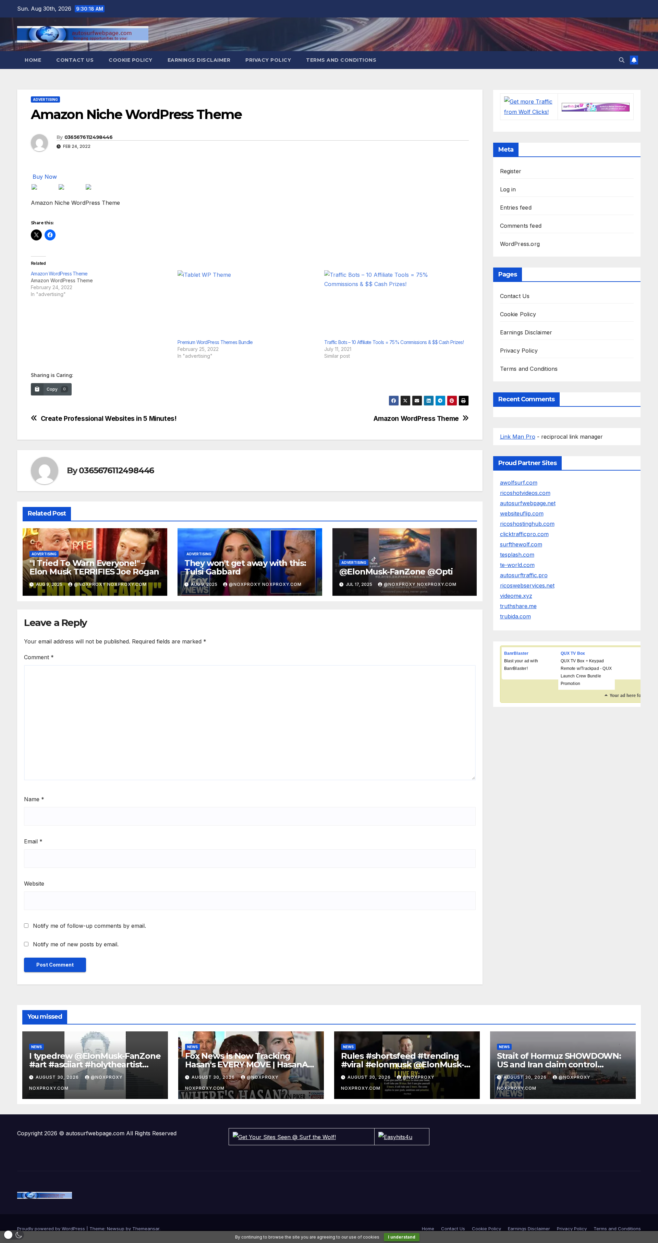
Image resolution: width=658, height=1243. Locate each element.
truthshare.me (518, 606)
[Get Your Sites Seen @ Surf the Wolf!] (284, 1136)
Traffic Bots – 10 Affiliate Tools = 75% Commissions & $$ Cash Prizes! (394, 342)
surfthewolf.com (521, 544)
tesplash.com (517, 554)
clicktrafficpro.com (524, 534)
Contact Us (75, 60)
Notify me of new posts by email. (76, 944)
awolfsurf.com (518, 482)
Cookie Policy (131, 60)
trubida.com (515, 616)
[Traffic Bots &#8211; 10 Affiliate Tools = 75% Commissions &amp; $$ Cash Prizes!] (394, 304)
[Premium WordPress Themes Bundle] (247, 304)
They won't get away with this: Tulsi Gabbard (245, 567)
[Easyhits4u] (395, 1136)
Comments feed (521, 225)
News (36, 1047)
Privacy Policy (268, 60)
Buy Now (45, 176)
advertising (45, 99)
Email (33, 841)
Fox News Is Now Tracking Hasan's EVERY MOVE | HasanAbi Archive (250, 1064)
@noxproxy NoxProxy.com (110, 584)
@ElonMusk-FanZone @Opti (396, 572)
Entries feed (516, 207)
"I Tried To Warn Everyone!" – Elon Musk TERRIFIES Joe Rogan (94, 567)
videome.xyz (516, 595)
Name (34, 799)
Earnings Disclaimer (199, 60)
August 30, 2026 (58, 1077)
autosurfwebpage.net (528, 503)
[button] (621, 60)
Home (33, 60)
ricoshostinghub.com (527, 523)
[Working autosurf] (596, 106)
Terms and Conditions (341, 60)
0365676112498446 (88, 137)
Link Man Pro (517, 436)
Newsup (115, 1228)
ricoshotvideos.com (525, 492)
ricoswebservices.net (527, 585)
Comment (39, 657)
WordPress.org (520, 243)
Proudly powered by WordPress (51, 1228)
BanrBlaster (516, 653)
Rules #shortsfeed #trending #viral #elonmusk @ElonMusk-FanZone (402, 1064)
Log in (508, 189)
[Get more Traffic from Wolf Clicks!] (529, 106)
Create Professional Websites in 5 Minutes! (108, 419)
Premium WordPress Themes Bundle (215, 342)
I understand (401, 1237)
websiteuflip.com (522, 513)
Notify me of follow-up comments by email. (89, 925)
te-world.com (517, 564)
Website (34, 883)
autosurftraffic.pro (524, 575)
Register (511, 171)
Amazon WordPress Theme (416, 419)
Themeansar (145, 1228)
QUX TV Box (573, 653)
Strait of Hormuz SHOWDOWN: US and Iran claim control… (559, 1060)
